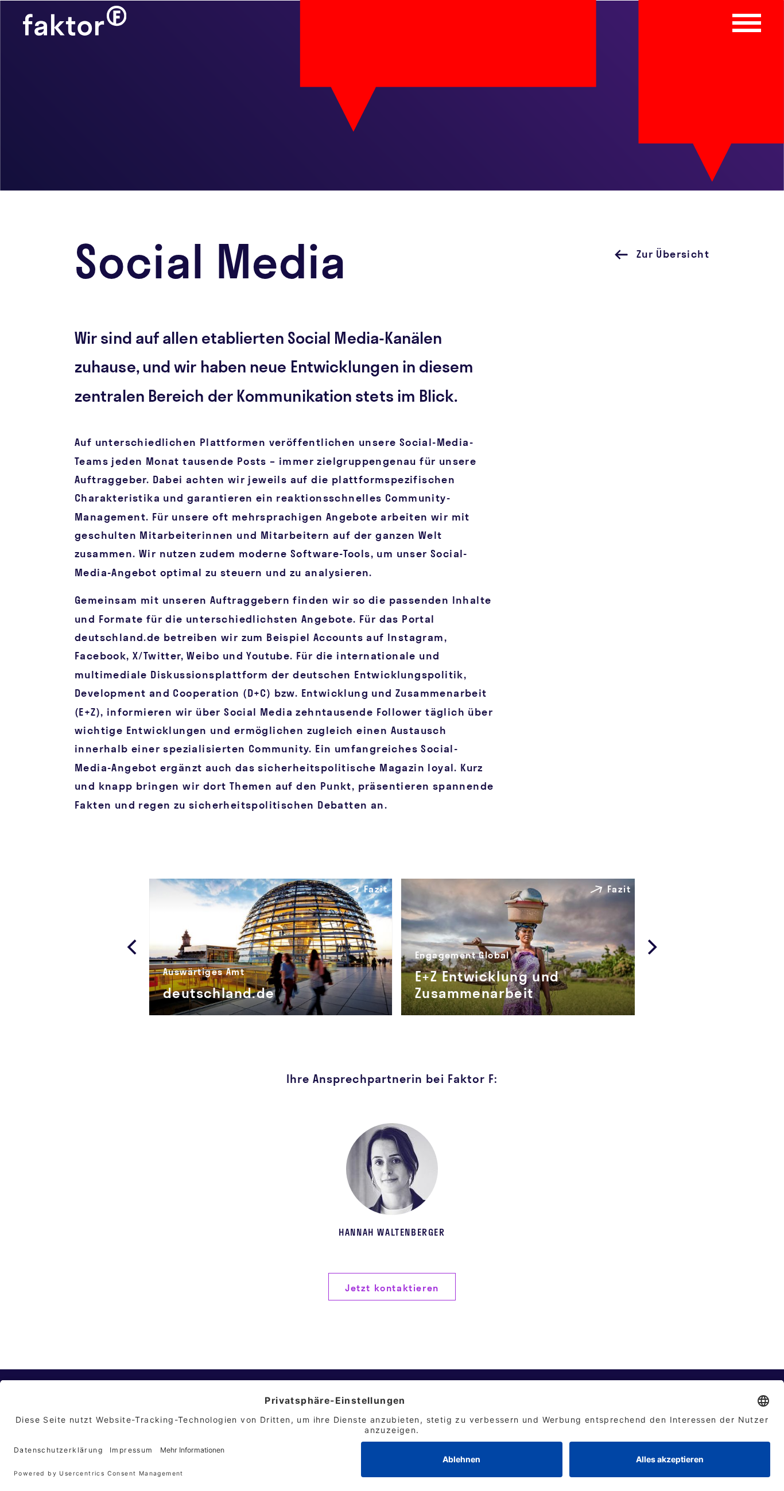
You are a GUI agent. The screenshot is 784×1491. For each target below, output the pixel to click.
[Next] (650, 947)
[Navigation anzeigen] (746, 23)
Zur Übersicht (672, 254)
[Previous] (133, 947)
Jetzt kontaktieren (392, 1288)
